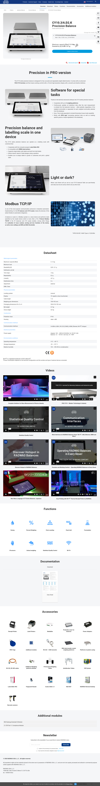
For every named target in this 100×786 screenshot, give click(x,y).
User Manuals (93, 63)
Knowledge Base (59, 2)
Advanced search (73, 63)
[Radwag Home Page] (6, 2)
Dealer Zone (51, 2)
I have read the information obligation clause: (51, 750)
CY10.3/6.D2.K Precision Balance (54, 10)
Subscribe (66, 744)
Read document (60, 750)
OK (75, 784)
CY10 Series (42, 10)
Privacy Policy (69, 784)
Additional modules (90, 6)
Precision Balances (32, 10)
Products (11, 10)
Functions (62, 6)
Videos (56, 6)
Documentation (71, 6)
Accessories (80, 6)
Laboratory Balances (21, 10)
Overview (42, 6)
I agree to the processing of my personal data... (49, 748)
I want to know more (72, 51)
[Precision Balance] (26, 36)
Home (5, 10)
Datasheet (50, 6)
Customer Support (32, 2)
